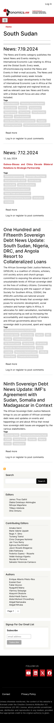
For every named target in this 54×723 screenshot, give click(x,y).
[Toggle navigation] (5, 20)
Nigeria (39, 335)
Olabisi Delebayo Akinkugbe (22, 502)
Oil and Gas (24, 112)
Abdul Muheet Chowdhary (21, 599)
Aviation (8, 116)
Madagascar (19, 444)
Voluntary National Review (32, 103)
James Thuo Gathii (18, 499)
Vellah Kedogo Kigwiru (19, 556)
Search (41, 481)
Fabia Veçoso (15, 585)
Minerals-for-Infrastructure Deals (19, 348)
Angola (8, 339)
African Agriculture (13, 125)
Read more (11, 132)
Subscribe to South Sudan (4, 469)
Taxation (41, 121)
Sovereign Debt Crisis (36, 176)
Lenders (8, 352)
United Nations (11, 103)
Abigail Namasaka (17, 602)
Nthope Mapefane (18, 505)
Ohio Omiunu (15, 511)
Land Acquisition (22, 116)
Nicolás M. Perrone (18, 559)
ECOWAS (9, 202)
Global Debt (10, 356)
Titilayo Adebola (16, 508)
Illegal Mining (10, 112)
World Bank (28, 343)
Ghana (7, 444)
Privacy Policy (28, 694)
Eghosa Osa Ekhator (19, 545)
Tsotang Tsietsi (16, 536)
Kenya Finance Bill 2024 (15, 180)
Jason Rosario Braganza (20, 548)
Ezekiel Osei (15, 582)
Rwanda (22, 108)
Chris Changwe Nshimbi (20, 539)
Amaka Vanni (15, 528)
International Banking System (17, 198)
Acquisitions (35, 108)
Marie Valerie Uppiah (19, 531)
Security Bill (10, 185)
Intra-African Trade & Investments (19, 121)
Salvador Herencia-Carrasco (22, 562)
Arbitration (38, 198)
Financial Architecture (27, 356)
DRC (48, 335)
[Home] (26, 12)
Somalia (32, 439)
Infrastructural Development (37, 125)
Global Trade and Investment (17, 193)
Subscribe (12, 630)
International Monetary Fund (34, 435)
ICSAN (8, 439)
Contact (6, 694)
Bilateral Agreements (14, 176)
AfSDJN (43, 352)
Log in (48, 3)
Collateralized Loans (23, 339)
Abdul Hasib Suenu (18, 596)
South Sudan (10, 108)
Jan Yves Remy (16, 542)
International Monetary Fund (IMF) (19, 330)
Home (9, 27)
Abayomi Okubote (17, 593)
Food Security (39, 112)
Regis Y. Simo (15, 533)
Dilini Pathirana (16, 551)
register (20, 138)
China (39, 348)
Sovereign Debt (11, 335)
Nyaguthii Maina (16, 588)
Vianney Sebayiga (17, 590)
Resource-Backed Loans (26, 352)
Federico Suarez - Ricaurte (21, 553)
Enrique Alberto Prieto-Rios (22, 579)
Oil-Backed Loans (12, 343)
